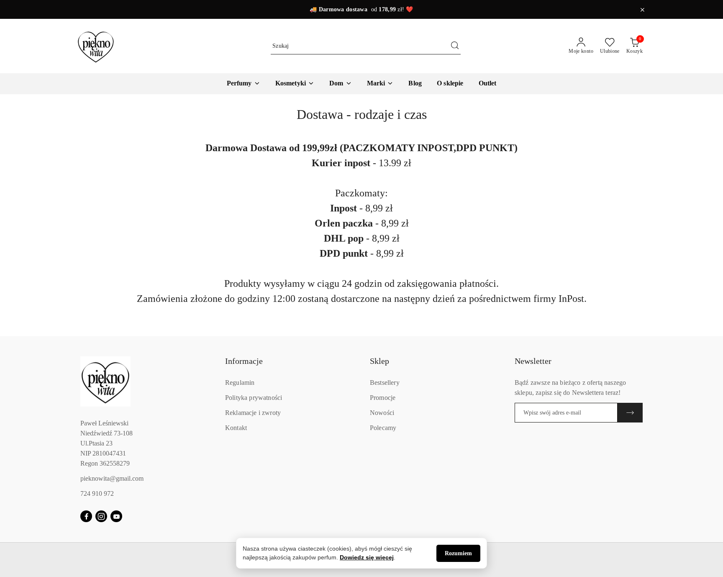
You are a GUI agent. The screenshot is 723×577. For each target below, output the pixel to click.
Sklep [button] (379, 361)
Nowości (382, 412)
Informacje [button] (244, 361)
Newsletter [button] (533, 361)
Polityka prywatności (253, 397)
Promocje (382, 397)
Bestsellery (385, 382)
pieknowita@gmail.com (112, 478)
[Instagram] (101, 516)
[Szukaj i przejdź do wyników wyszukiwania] (455, 46)
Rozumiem (458, 553)
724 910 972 (97, 493)
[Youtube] (116, 516)
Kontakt (236, 427)
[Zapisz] (630, 412)
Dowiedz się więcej (367, 557)
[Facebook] (86, 516)
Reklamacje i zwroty (253, 412)
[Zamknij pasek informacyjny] (642, 9)
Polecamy (383, 427)
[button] (380, 83)
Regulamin (239, 382)
